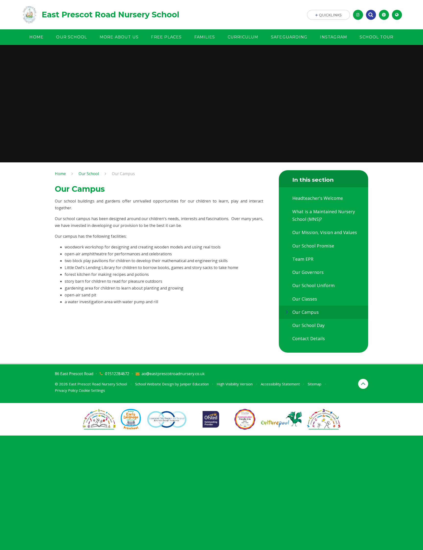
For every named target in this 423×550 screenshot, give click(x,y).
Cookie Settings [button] (92, 390)
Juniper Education (194, 384)
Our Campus (123, 173)
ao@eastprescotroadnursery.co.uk (173, 373)
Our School (89, 173)
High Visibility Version (235, 384)
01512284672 (117, 373)
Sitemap (314, 384)
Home (60, 173)
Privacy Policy (66, 390)
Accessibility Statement (280, 384)
